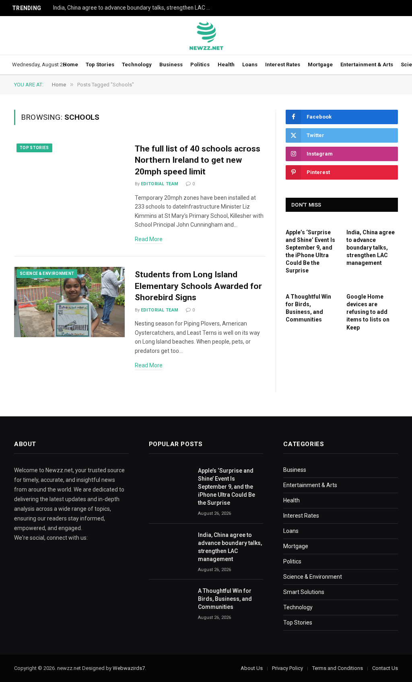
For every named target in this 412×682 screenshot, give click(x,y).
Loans (250, 64)
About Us (252, 668)
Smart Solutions (303, 592)
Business (171, 64)
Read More (149, 239)
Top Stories (100, 64)
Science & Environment (47, 273)
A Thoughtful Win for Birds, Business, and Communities (308, 308)
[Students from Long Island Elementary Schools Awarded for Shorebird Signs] (69, 302)
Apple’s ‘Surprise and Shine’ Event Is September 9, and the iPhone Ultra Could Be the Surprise (310, 251)
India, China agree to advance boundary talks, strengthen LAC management (133, 7)
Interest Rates (282, 64)
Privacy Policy (287, 668)
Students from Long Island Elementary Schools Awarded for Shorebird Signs (198, 286)
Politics (200, 64)
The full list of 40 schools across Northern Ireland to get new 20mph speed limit (197, 160)
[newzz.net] (206, 35)
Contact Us (385, 668)
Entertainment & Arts (366, 64)
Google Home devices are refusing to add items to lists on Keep (367, 311)
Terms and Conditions (337, 668)
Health (226, 64)
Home (70, 64)
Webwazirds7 (129, 668)
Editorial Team (160, 183)
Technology (137, 64)
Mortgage (320, 64)
